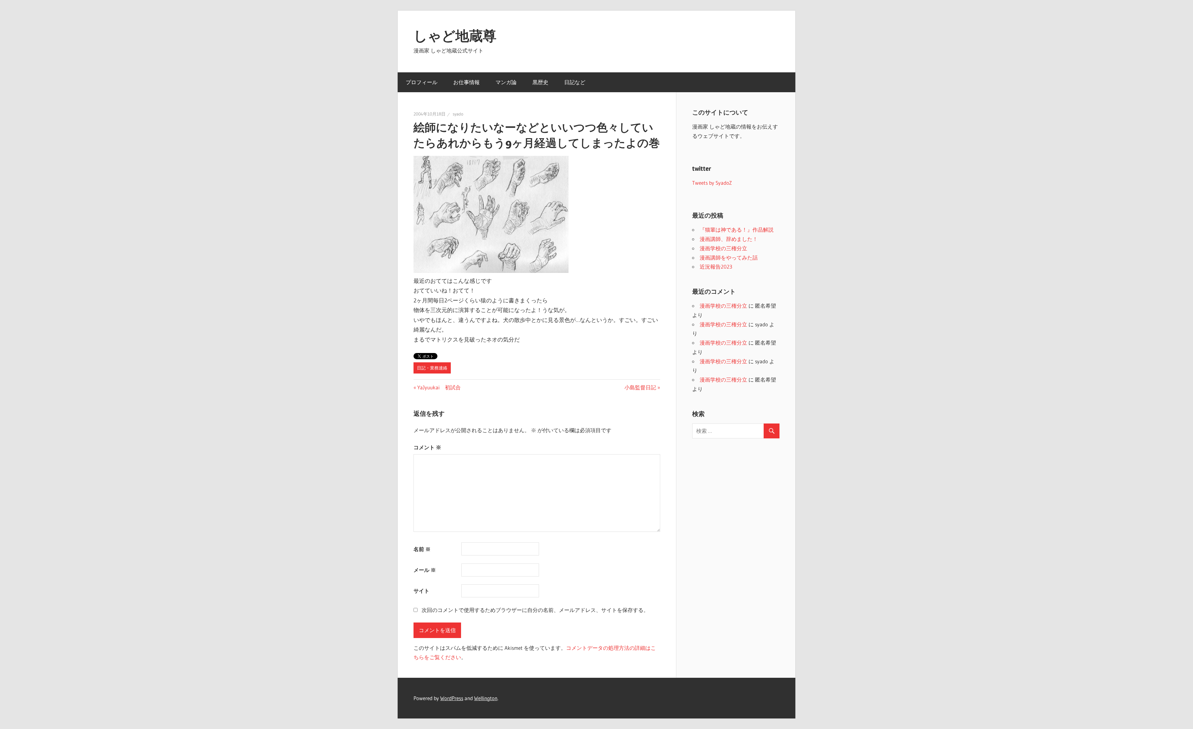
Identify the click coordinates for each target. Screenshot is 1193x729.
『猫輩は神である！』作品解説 (737, 229)
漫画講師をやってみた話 (729, 257)
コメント (427, 447)
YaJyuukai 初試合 (439, 387)
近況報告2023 (716, 266)
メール (425, 570)
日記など (574, 82)
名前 (422, 549)
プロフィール (421, 82)
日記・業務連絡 (432, 368)
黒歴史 (540, 82)
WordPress (451, 698)
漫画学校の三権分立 (723, 248)
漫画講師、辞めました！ (729, 239)
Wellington (485, 698)
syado (458, 114)
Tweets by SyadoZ (712, 182)
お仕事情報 (466, 82)
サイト (421, 590)
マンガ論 (506, 82)
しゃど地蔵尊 (455, 35)
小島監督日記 (640, 387)
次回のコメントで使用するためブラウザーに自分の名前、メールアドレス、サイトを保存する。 (535, 610)
